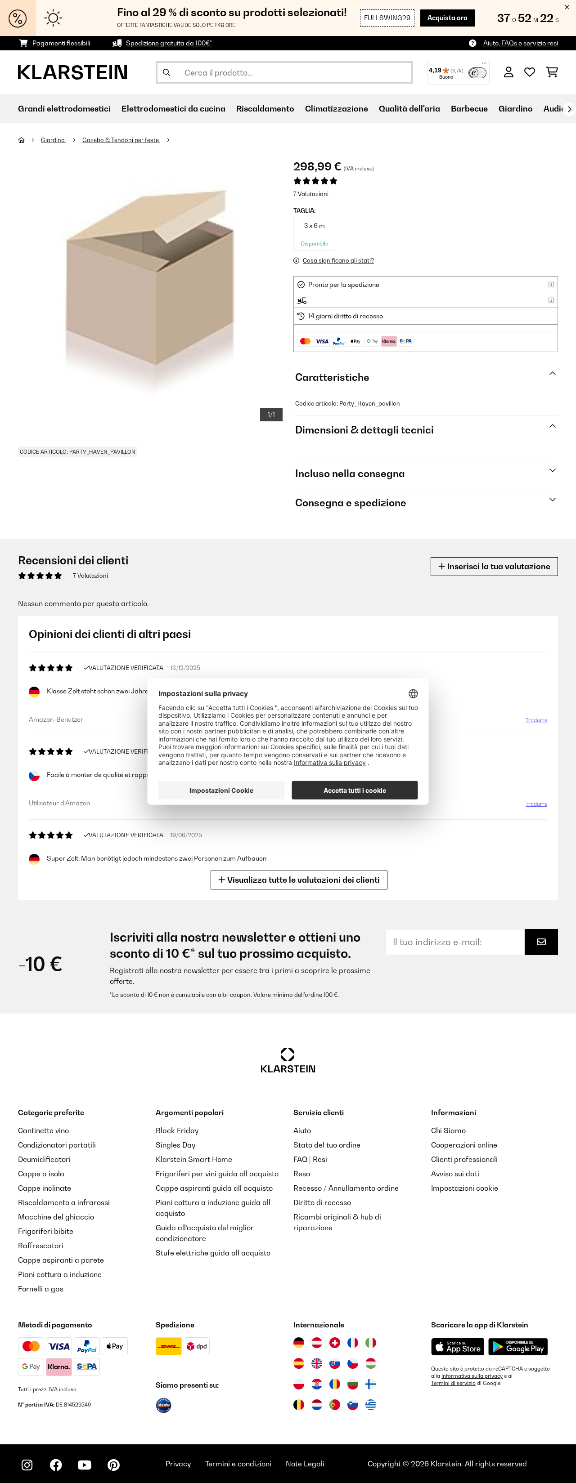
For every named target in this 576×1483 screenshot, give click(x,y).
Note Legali (305, 1463)
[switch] (477, 72)
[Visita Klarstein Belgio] (298, 1404)
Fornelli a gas (40, 1288)
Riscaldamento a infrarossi (64, 1202)
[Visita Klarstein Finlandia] (370, 1384)
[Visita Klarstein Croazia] (316, 1384)
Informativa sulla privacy (472, 1376)
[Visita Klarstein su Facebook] (56, 1465)
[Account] (508, 72)
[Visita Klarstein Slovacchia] (334, 1363)
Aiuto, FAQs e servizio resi (520, 43)
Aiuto (302, 1130)
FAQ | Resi (310, 1159)
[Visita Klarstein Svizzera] (334, 1342)
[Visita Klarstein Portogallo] (334, 1404)
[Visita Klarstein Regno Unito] (316, 1363)
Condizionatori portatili (57, 1144)
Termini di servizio (453, 1383)
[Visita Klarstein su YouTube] (85, 1465)
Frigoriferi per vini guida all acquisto (217, 1173)
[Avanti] (569, 109)
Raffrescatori (40, 1245)
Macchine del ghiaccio (56, 1216)
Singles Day (175, 1144)
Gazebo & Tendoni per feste (121, 139)
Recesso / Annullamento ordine (346, 1188)
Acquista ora (448, 18)
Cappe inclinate (44, 1188)
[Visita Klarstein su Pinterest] (113, 1465)
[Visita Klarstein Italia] (370, 1342)
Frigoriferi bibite (45, 1231)
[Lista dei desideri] (529, 72)
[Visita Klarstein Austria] (316, 1342)
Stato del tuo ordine (326, 1144)
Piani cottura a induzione (60, 1274)
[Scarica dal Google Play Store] (518, 1346)
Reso (301, 1173)
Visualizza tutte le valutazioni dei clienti (302, 879)
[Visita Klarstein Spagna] (298, 1363)
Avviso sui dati (455, 1173)
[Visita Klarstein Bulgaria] (352, 1384)
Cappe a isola (41, 1173)
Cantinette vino (43, 1130)
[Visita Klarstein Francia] (352, 1342)
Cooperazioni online (464, 1144)
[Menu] (484, 65)
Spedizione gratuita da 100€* (169, 43)
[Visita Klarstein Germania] (298, 1342)
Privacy (178, 1463)
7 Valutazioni (310, 193)
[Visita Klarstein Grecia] (370, 1405)
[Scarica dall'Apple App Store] (457, 1346)
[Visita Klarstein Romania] (334, 1384)
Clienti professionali (464, 1159)
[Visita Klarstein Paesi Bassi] (316, 1404)
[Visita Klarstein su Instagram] (27, 1465)
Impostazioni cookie (464, 1188)
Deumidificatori (44, 1159)
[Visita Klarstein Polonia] (298, 1384)
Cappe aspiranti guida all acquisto (214, 1188)
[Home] (29, 139)
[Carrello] (552, 72)
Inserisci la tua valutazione (498, 566)
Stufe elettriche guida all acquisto (213, 1252)
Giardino (53, 139)
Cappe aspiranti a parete (61, 1259)
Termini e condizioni (238, 1463)
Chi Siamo (448, 1130)
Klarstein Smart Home (194, 1159)
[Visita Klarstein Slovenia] (352, 1404)
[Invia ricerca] (166, 72)
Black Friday (177, 1130)
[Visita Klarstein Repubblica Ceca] (352, 1363)
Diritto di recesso (322, 1202)
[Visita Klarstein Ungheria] (370, 1363)
